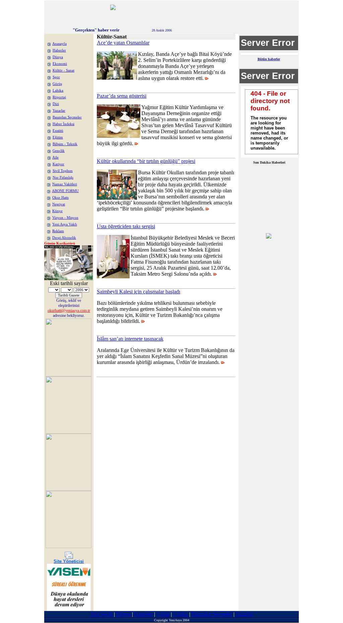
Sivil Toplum (63, 171)
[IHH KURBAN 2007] (268, 237)
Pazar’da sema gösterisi (121, 96)
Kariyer (58, 164)
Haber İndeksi (63, 124)
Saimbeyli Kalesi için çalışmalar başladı (138, 291)
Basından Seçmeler (67, 117)
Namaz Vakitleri (64, 184)
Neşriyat (58, 204)
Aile (55, 157)
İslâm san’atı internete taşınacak (130, 339)
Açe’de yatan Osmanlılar (123, 43)
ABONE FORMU (65, 191)
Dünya (58, 57)
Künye (57, 211)
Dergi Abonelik (64, 238)
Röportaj (59, 97)
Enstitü (58, 130)
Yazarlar (59, 110)
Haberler (59, 50)
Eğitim (58, 137)
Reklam (58, 231)
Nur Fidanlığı (63, 177)
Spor (56, 77)
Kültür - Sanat (63, 70)
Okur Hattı (60, 197)
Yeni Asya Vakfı (64, 224)
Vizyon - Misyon (65, 217)
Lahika (58, 90)
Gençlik (59, 151)
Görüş (57, 84)
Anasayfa (59, 44)
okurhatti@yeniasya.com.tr (69, 310)
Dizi (56, 104)
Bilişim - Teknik (65, 144)
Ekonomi (60, 64)
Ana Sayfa (101, 614)
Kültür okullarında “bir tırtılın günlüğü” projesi (146, 161)
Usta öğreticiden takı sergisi (126, 226)
